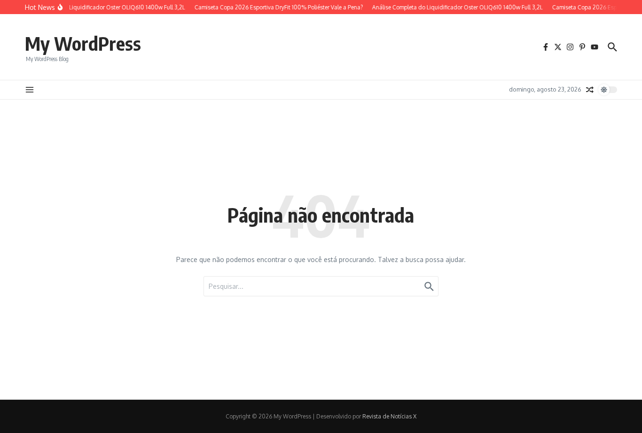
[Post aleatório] (590, 89)
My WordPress (83, 43)
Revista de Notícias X (389, 416)
